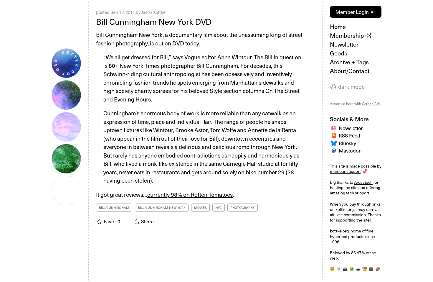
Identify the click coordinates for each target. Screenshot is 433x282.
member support (345, 171)
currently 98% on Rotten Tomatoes (190, 194)
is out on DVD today (174, 43)
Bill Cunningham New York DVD (153, 21)
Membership (348, 35)
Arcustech (363, 182)
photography (242, 207)
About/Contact (349, 70)
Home (338, 26)
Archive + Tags (349, 62)
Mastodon (350, 150)
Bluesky (347, 143)
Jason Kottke (153, 12)
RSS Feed (349, 135)
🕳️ (358, 268)
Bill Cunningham (114, 207)
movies (200, 207)
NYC (218, 207)
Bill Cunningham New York (162, 207)
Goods (338, 53)
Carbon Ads (371, 103)
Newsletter (344, 44)
